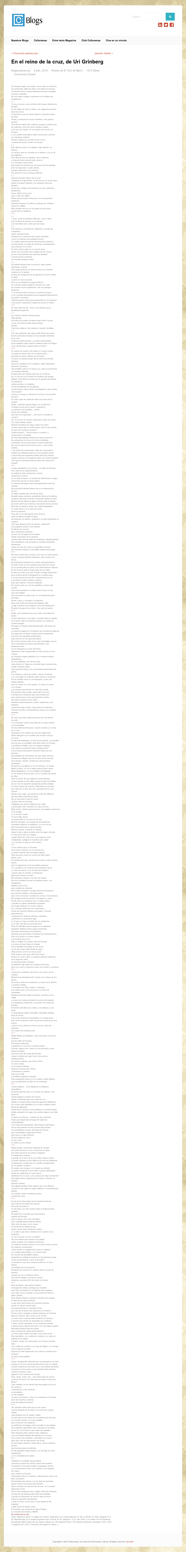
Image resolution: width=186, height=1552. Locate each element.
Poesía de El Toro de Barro (67, 70)
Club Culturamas (91, 40)
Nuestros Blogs (20, 40)
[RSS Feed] (160, 24)
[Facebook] (172, 24)
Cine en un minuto (116, 40)
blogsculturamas (20, 70)
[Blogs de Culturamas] (27, 27)
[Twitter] (166, 24)
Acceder (130, 1541)
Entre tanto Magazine (64, 40)
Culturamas (40, 40)
